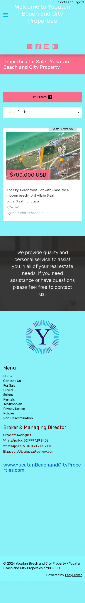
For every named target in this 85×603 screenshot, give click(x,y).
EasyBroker (73, 575)
